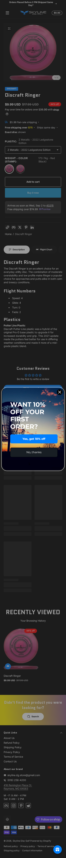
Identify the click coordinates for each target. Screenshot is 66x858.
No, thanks (34, 452)
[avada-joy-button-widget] (57, 849)
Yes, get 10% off (34, 439)
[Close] (59, 392)
